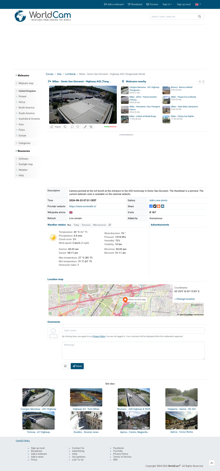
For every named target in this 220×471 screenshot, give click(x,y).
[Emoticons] (65, 366)
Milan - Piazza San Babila (182, 116)
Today (76, 225)
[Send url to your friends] (162, 206)
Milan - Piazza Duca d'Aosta (183, 97)
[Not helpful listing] (65, 127)
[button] (198, 4)
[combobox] (176, 17)
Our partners (78, 456)
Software (23, 158)
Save (78, 366)
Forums (153, 4)
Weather (23, 169)
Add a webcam (39, 453)
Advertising (78, 451)
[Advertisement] (110, 46)
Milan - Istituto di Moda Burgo (142, 116)
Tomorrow (86, 225)
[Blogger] (158, 206)
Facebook (118, 448)
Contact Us (78, 448)
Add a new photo (158, 200)
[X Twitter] (154, 206)
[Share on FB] (151, 206)
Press (34, 459)
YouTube (118, 451)
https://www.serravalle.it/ (82, 206)
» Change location (184, 298)
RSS (115, 459)
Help (21, 175)
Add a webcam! (115, 4)
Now (69, 225)
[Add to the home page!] (78, 127)
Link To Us (78, 459)
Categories (24, 143)
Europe (22, 135)
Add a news (37, 456)
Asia (21, 124)
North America (26, 107)
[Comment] (72, 127)
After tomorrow (99, 225)
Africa (22, 102)
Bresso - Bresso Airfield (181, 87)
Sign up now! (184, 4)
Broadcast (136, 4)
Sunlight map (26, 164)
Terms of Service (122, 456)
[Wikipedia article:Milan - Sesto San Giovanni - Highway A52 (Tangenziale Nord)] (70, 212)
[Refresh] (110, 225)
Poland (22, 96)
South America (27, 113)
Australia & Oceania (29, 118)
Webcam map (26, 83)
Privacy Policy (99, 336)
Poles (22, 129)
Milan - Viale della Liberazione (184, 106)
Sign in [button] (166, 4)
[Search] (199, 17)
